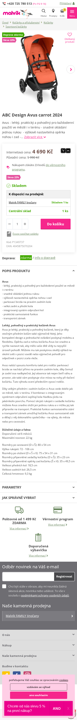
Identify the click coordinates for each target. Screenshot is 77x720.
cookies (63, 680)
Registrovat (64, 576)
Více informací (18, 528)
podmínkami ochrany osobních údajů (45, 595)
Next (71, 69)
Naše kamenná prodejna (19, 656)
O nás (6, 635)
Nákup (7, 645)
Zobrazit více (33, 137)
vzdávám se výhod (38, 687)
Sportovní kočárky (16, 26)
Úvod (5, 22)
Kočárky (48, 22)
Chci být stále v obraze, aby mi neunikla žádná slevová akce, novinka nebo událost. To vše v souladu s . (39, 590)
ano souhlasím (38, 695)
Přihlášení (65, 3)
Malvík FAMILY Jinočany (22, 202)
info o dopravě (45, 258)
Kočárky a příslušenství (26, 22)
